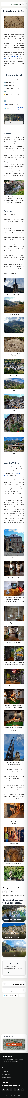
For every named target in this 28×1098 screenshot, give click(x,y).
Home (3, 1068)
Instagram (8, 972)
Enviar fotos (17, 972)
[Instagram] (7, 1089)
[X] (11, 1089)
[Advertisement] (14, 1016)
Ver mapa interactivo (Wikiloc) (14, 122)
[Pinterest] (14, 1089)
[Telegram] (18, 1089)
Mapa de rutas (6, 1071)
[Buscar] (21, 4)
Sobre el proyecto (6, 1077)
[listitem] (4, 891)
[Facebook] (3, 1089)
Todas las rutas (6, 1074)
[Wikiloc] (22, 1089)
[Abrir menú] (25, 4)
